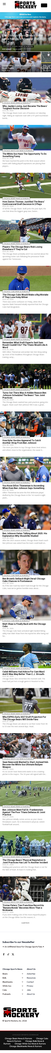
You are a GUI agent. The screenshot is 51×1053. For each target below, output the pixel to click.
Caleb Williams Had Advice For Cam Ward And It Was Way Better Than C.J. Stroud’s (23, 672)
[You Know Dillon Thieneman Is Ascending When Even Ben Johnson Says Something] (25, 469)
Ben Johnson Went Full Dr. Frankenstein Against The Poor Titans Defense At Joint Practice (23, 812)
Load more (25, 923)
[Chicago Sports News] (25, 4)
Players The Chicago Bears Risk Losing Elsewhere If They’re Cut (22, 248)
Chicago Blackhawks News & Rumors (25, 1046)
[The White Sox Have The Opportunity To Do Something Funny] (25, 137)
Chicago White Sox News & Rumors (18, 151)
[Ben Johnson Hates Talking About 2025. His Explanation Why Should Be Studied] (25, 517)
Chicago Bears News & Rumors (18, 46)
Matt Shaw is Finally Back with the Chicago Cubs (24, 625)
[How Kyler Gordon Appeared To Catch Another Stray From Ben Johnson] (25, 424)
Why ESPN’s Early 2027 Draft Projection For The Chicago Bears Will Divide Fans (24, 718)
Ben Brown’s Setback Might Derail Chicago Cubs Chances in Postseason (23, 579)
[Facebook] (3, 954)
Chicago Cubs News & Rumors (15, 291)
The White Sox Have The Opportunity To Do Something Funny (24, 155)
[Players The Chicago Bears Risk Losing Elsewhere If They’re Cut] (25, 230)
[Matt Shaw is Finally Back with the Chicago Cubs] (25, 607)
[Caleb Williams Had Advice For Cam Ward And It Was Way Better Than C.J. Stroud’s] (25, 655)
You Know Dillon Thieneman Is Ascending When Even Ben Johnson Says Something (23, 486)
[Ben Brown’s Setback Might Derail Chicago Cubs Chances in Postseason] (25, 562)
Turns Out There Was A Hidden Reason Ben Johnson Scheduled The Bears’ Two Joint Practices (24, 395)
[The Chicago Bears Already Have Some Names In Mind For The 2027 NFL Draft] (25, 35)
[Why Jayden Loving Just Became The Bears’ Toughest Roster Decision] (25, 90)
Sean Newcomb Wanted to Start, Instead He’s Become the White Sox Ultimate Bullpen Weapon (25, 764)
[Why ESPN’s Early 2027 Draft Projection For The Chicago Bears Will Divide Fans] (25, 701)
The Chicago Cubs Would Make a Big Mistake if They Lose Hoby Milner (25, 295)
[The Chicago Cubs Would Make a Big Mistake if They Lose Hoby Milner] (25, 278)
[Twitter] (12, 954)
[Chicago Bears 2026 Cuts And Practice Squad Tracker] (20, 62)
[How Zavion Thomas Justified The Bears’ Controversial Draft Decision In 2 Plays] (25, 185)
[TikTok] (8, 954)
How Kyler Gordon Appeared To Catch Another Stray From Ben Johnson (21, 441)
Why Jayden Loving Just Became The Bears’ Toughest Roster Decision (24, 107)
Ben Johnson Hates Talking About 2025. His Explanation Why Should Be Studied (24, 534)
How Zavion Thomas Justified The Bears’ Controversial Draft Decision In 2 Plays (23, 202)
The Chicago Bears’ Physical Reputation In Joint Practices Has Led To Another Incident (25, 861)
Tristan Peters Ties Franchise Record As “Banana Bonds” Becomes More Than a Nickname (23, 908)
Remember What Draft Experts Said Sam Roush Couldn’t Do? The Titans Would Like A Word (24, 345)
